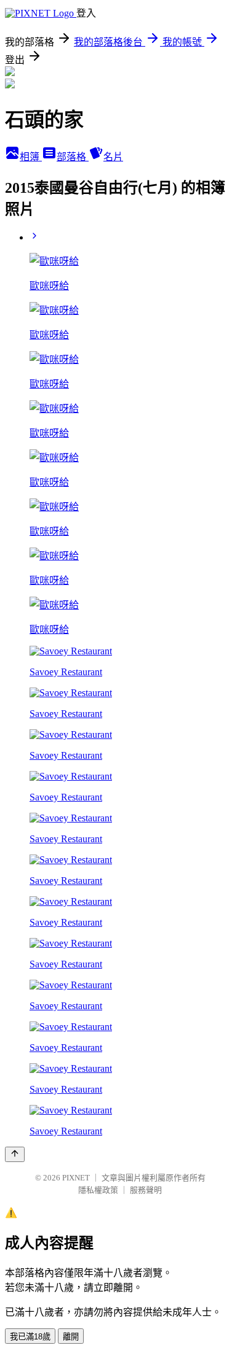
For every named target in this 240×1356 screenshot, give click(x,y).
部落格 (73, 157)
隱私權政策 (98, 1190)
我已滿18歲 (30, 1336)
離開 (71, 1336)
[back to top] (15, 1154)
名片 (113, 157)
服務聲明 (146, 1190)
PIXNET (76, 1177)
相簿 (31, 157)
